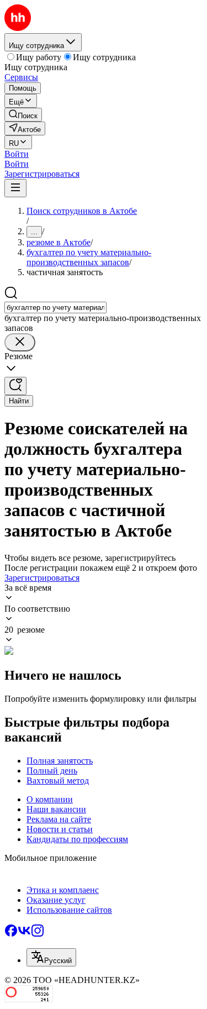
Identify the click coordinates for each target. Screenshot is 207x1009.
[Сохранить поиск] (15, 386)
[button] (16, 154)
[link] (23, 115)
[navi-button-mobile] (15, 188)
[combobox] (55, 307)
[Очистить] (19, 342)
